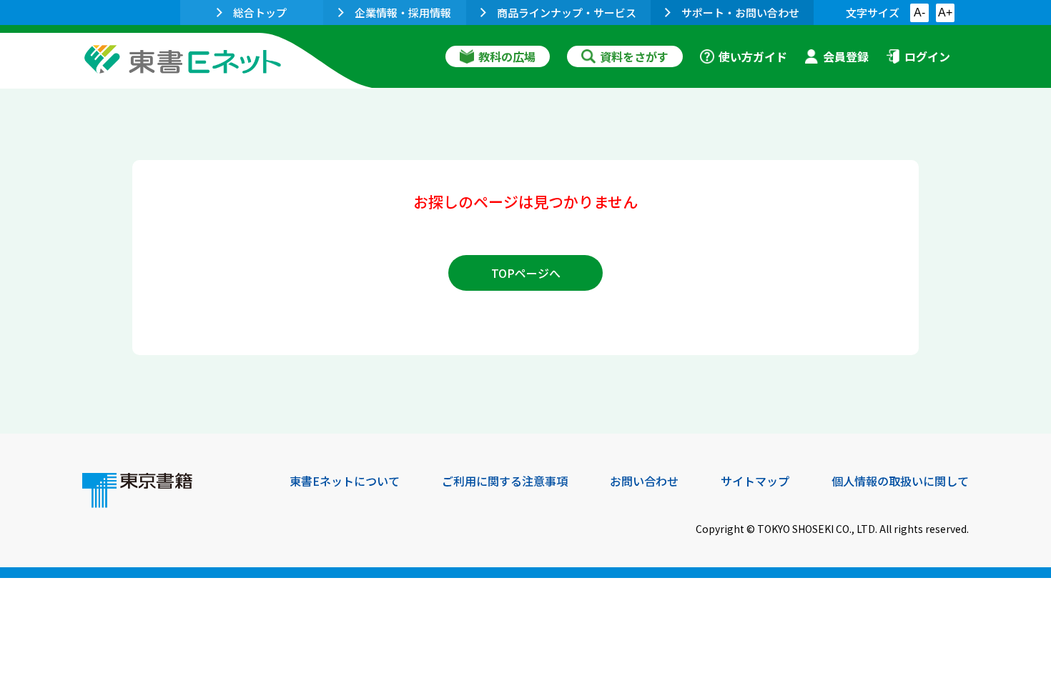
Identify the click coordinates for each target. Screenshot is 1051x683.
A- (919, 12)
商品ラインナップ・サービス (566, 12)
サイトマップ (755, 480)
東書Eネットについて (345, 480)
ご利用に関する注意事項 (505, 480)
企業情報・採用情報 (403, 12)
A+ (945, 12)
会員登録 (846, 56)
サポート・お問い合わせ (740, 12)
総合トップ (260, 12)
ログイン (927, 56)
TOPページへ (526, 272)
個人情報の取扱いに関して (900, 480)
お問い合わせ (644, 480)
